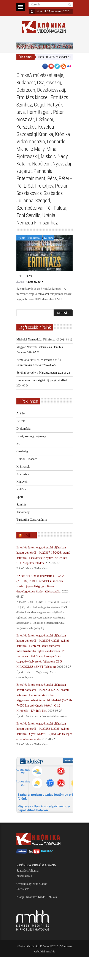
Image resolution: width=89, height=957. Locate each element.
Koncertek (22, 474)
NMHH (29, 535)
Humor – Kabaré (26, 459)
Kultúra (48, 237)
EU (18, 443)
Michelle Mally (30, 149)
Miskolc (48, 156)
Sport (19, 497)
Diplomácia (23, 428)
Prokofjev (44, 186)
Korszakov (26, 127)
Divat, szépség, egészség (31, 436)
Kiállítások (34, 237)
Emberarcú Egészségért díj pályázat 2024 (41, 380)
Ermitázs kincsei (32, 97)
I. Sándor (44, 119)
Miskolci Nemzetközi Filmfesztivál (37, 339)
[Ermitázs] (44, 253)
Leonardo (56, 142)
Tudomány (23, 512)
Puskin (61, 186)
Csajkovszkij (49, 83)
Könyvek (21, 481)
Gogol (39, 105)
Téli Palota (56, 208)
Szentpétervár (30, 208)
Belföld (20, 421)
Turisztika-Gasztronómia (31, 519)
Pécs (52, 178)
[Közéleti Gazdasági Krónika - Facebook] (21, 852)
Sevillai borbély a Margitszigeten (36, 372)
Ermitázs (24, 275)
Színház (21, 504)
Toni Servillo (28, 215)
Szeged (42, 201)
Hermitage (37, 112)
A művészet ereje (46, 75)
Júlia (21, 281)
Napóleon (41, 164)
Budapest (25, 83)
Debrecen (25, 90)
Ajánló (21, 237)
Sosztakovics (29, 193)
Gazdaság (22, 451)
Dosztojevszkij (51, 90)
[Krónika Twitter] (47, 852)
